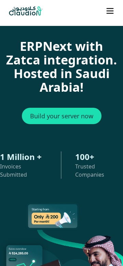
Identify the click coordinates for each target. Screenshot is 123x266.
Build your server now (61, 116)
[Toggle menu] (110, 10)
